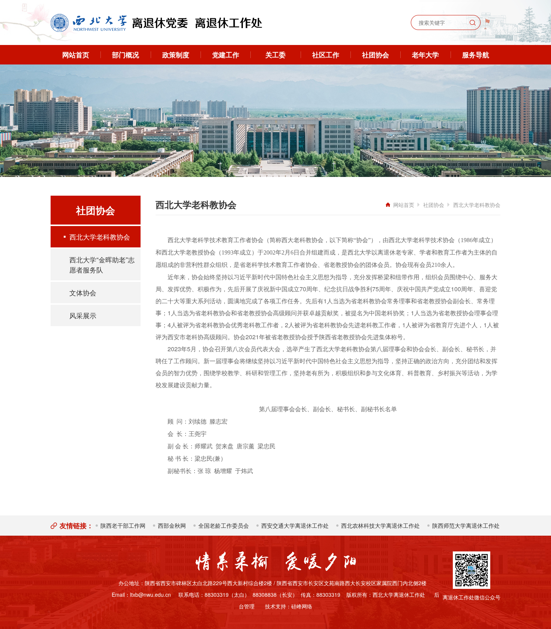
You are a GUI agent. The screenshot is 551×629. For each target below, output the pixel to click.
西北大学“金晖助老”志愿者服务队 (102, 264)
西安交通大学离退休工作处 (295, 525)
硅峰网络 (301, 606)
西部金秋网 (172, 525)
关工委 (275, 55)
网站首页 (75, 55)
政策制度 (175, 55)
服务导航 (475, 55)
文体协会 (82, 292)
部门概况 (125, 55)
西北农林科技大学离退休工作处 (380, 525)
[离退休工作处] (156, 23)
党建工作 (225, 55)
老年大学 (425, 55)
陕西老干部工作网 (122, 525)
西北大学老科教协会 (99, 236)
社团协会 (375, 55)
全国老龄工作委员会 (223, 525)
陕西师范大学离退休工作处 (466, 525)
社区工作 (325, 55)
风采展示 (82, 315)
